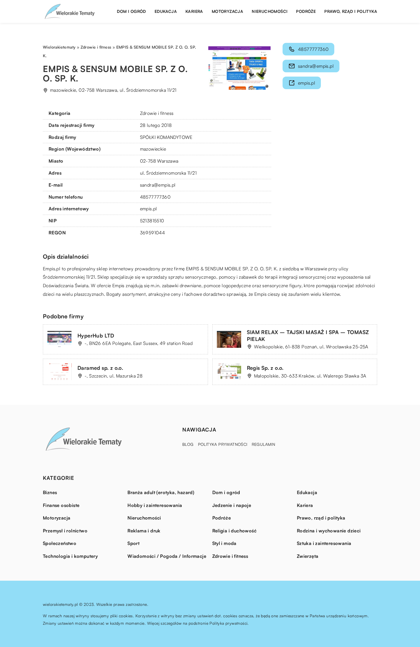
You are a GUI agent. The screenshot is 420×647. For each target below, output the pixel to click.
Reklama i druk (144, 531)
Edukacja (166, 11)
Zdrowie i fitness (157, 113)
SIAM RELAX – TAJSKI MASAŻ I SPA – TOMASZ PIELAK (308, 335)
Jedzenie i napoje (231, 505)
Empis (49, 268)
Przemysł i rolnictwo (65, 531)
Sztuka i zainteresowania (324, 543)
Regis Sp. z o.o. (265, 368)
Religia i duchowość (234, 531)
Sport (133, 543)
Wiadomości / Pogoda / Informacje (166, 556)
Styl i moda (224, 543)
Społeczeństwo (59, 543)
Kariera (194, 11)
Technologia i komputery (70, 556)
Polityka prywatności (222, 444)
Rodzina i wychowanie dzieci (329, 531)
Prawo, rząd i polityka (350, 11)
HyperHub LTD (95, 335)
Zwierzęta (308, 556)
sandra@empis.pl (158, 185)
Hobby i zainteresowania (154, 505)
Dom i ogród (131, 11)
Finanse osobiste (61, 505)
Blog (188, 444)
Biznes (50, 492)
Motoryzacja (227, 11)
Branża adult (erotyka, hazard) (160, 492)
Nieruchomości (269, 11)
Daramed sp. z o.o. (100, 368)
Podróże (306, 11)
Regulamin (263, 444)
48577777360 (155, 197)
